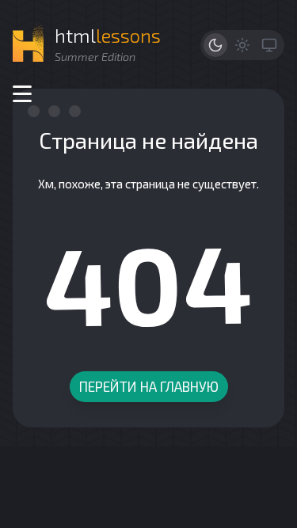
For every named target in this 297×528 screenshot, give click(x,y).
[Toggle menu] (22, 94)
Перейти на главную (149, 386)
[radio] (215, 45)
